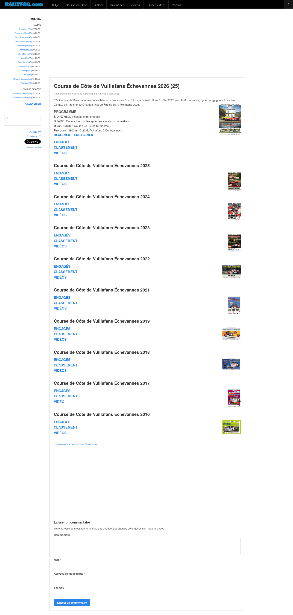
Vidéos (135, 5)
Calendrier (117, 5)
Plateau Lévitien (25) (23, 33)
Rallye (55, 5)
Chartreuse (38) (25, 49)
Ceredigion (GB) (25, 62)
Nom (57, 560)
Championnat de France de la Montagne (74, 93)
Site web (59, 587)
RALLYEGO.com (24, 4)
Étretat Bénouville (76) (22, 97)
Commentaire (62, 535)
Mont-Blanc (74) (25, 54)
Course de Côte (76, 5)
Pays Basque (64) (24, 45)
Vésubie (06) (26, 58)
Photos (176, 5)
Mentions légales (34, 147)
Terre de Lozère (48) (23, 41)
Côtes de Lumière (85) (22, 79)
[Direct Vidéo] (156, 5)
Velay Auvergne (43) (23, 37)
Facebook (32, 136)
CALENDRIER (33, 103)
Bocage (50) (26, 70)
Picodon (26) (26, 83)
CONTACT (35, 132)
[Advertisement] (169, 43)
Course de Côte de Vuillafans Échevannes (76, 444)
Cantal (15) (27, 74)
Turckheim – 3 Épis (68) (22, 93)
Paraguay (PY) (25, 29)
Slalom (98, 5)
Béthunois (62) (26, 66)
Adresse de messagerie (69, 573)
